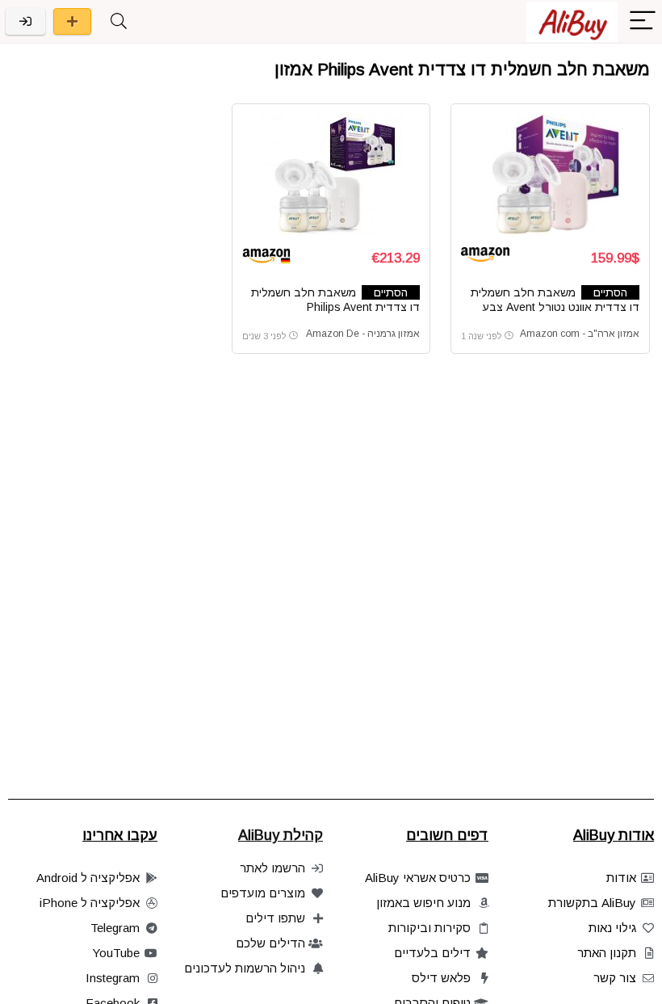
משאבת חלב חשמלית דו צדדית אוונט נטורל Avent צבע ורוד (555, 307)
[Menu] (642, 21)
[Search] (118, 21)
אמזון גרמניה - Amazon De (363, 333)
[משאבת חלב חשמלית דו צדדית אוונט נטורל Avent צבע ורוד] (550, 174)
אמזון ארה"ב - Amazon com (579, 333)
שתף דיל (72, 21)
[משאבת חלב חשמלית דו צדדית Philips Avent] (331, 174)
